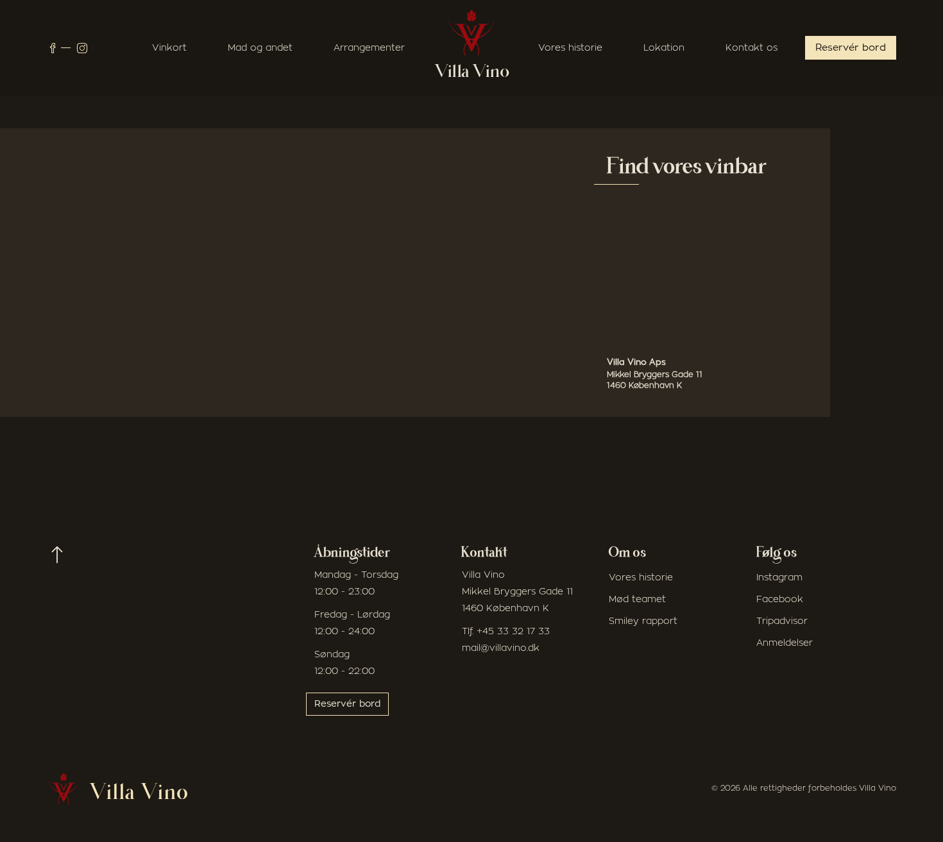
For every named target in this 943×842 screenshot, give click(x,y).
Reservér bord (850, 48)
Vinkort (169, 48)
